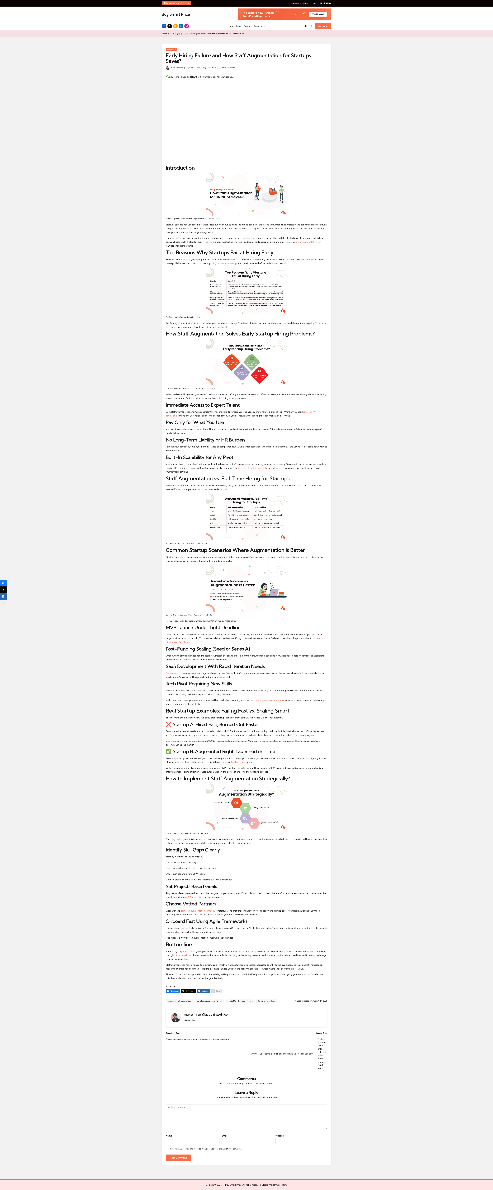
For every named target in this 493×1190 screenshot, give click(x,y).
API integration (195, 897)
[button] (323, 26)
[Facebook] (3, 583)
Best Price (171, 49)
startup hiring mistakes (266, 1001)
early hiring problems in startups (209, 1001)
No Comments (228, 68)
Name (170, 1135)
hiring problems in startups (224, 263)
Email (225, 1135)
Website (279, 1135)
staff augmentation (307, 242)
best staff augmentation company (267, 700)
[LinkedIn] (3, 596)
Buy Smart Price (176, 14)
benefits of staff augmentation (253, 468)
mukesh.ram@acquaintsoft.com (207, 1014)
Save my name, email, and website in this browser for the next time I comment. (206, 1149)
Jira (186, 928)
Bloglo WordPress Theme (274, 1184)
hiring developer (183, 955)
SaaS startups (172, 673)
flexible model (238, 762)
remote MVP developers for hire (240, 1001)
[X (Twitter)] (3, 589)
